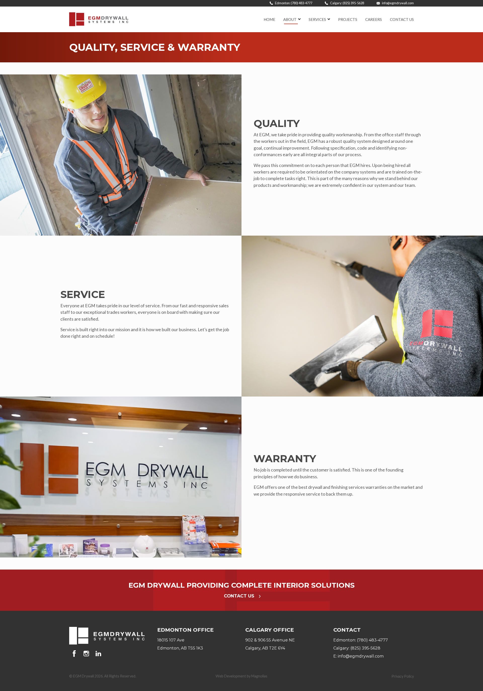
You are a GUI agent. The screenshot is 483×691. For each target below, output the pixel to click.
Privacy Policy (402, 676)
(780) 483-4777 (372, 640)
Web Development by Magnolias (241, 676)
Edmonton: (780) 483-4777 (293, 3)
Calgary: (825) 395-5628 (347, 3)
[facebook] (75, 654)
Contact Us (240, 595)
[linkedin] (98, 654)
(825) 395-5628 (365, 648)
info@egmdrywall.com (397, 3)
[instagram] (87, 654)
